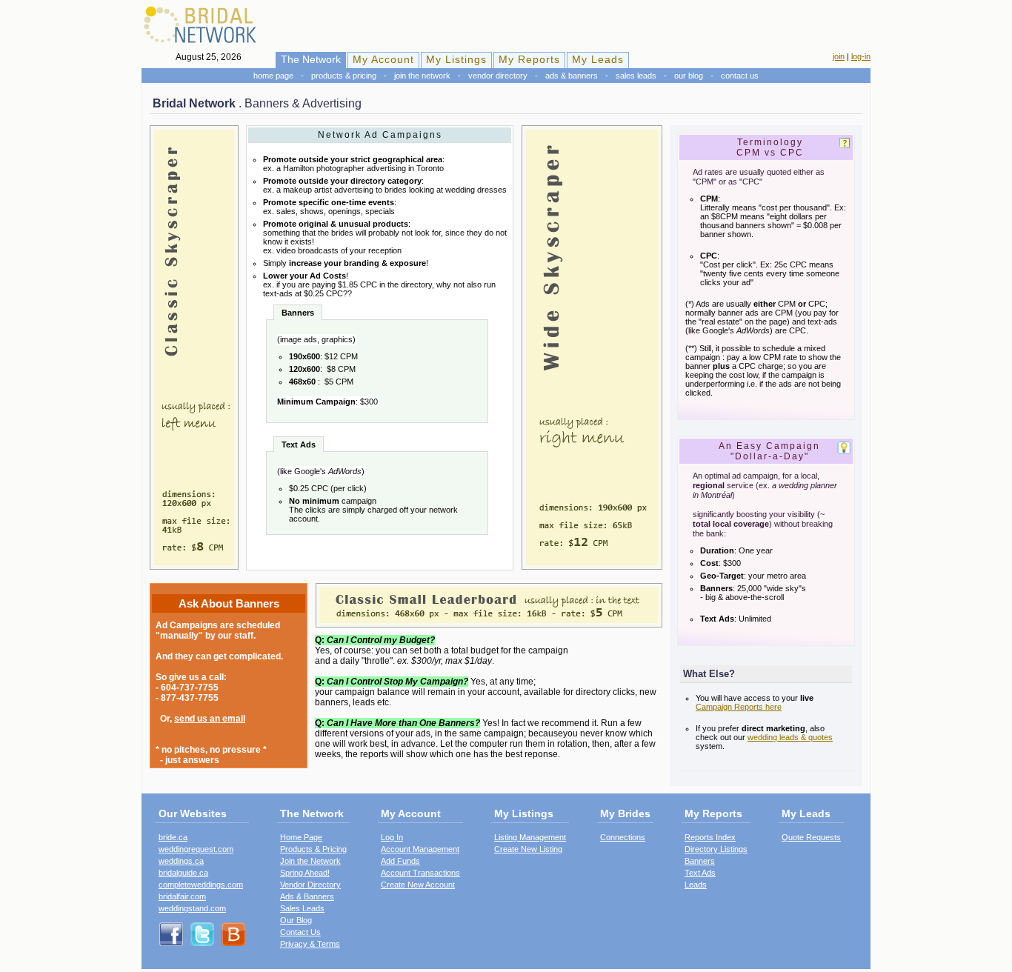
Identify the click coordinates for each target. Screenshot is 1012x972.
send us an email (209, 718)
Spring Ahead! (305, 872)
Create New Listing (528, 849)
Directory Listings (716, 849)
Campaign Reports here (739, 706)
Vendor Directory (497, 75)
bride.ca (173, 837)
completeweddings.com (201, 884)
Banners (700, 860)
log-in (860, 56)
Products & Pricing (343, 75)
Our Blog (688, 75)
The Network (311, 59)
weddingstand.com (192, 908)
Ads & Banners (571, 75)
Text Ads (700, 872)
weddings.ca (181, 860)
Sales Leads (636, 75)
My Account (383, 59)
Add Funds (400, 860)
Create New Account (418, 884)
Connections (622, 837)
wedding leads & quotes (790, 737)
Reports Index (710, 837)
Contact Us (740, 75)
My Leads (598, 59)
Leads (696, 884)
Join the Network (422, 75)
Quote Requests (811, 837)
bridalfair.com (182, 896)
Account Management (420, 849)
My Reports (529, 59)
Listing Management (530, 837)
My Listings (456, 59)
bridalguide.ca (183, 872)
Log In (392, 837)
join (839, 56)
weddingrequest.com (196, 849)
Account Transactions (420, 872)
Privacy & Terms (310, 943)
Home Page (273, 75)
